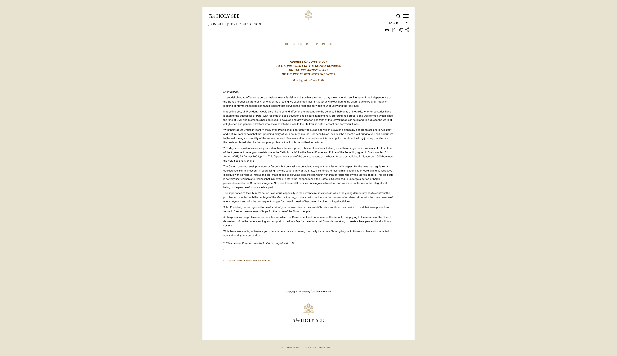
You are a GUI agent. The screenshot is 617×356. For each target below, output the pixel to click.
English (396, 23)
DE (287, 44)
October (257, 24)
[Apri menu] (405, 16)
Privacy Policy (326, 347)
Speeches (235, 24)
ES (300, 44)
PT (323, 44)
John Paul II (218, 24)
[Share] (407, 30)
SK (330, 44)
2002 (246, 24)
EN (293, 44)
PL (317, 44)
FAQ (282, 347)
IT (312, 44)
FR (306, 44)
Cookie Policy (309, 347)
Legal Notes (293, 347)
